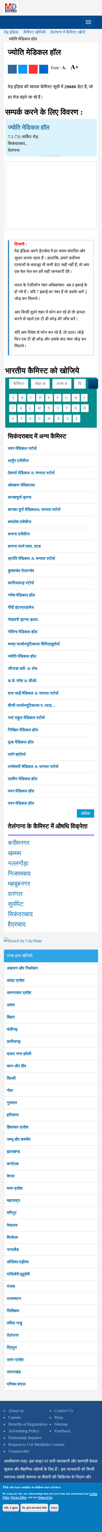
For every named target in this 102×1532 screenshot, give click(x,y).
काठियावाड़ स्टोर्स (21, 583)
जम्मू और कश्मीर (19, 1139)
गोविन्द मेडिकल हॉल (22, 632)
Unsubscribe (18, 1451)
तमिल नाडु (14, 1323)
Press (58, 1417)
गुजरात (12, 1102)
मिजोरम (12, 1237)
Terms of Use (45, 1497)
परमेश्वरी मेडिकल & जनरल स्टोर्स (33, 766)
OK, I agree (11, 1507)
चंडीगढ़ (12, 1029)
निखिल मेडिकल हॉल (23, 730)
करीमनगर (18, 842)
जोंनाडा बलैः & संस (22, 668)
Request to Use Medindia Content (36, 1444)
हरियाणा (13, 1115)
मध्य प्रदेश (14, 1188)
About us (16, 1410)
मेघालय (12, 1225)
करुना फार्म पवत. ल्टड (24, 546)
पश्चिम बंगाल (16, 1384)
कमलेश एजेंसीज (19, 522)
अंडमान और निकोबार (22, 968)
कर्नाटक (13, 1164)
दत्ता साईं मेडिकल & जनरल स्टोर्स (33, 693)
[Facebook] (12, 69)
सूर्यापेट (16, 904)
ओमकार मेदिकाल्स (21, 485)
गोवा (10, 1090)
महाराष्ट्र (13, 1200)
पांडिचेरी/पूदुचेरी (18, 1274)
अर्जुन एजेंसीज (18, 460)
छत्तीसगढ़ (14, 1041)
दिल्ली (11, 1078)
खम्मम (14, 853)
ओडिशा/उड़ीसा (18, 1262)
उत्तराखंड (14, 1372)
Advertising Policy (23, 1431)
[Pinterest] (33, 69)
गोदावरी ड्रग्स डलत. (23, 619)
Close (54, 1507)
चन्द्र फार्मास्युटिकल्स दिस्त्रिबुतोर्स (34, 644)
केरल (11, 1176)
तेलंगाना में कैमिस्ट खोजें (67, 32)
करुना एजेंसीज (19, 534)
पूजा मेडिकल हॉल (21, 742)
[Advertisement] (51, 194)
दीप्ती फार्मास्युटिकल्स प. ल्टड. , (31, 705)
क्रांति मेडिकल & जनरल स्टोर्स (31, 558)
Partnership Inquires (24, 1437)
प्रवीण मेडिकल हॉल (22, 779)
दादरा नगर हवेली (19, 1054)
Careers (14, 1417)
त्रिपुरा (12, 1347)
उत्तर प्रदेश (15, 1359)
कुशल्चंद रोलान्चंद (21, 570)
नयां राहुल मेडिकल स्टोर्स (26, 717)
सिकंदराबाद (20, 914)
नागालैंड (13, 1249)
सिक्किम (13, 1311)
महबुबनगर (19, 883)
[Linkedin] (43, 69)
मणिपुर (11, 1212)
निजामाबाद (19, 873)
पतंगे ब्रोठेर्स (17, 754)
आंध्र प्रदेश (15, 980)
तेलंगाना (13, 1335)
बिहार (11, 1017)
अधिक (85, 813)
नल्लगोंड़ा (18, 863)
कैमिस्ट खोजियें (34, 32)
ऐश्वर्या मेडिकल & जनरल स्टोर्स (31, 473)
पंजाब (11, 1286)
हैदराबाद (17, 924)
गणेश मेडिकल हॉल (21, 595)
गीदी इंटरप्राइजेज (21, 607)
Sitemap (61, 1424)
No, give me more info (34, 1507)
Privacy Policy (18, 1497)
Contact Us (63, 1410)
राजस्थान (14, 1298)
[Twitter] (22, 69)
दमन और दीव (16, 1066)
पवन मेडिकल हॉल (21, 791)
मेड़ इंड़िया (11, 32)
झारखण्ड (13, 1151)
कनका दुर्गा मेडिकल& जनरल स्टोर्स (34, 509)
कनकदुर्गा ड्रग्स (19, 497)
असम (11, 1005)
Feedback (62, 1431)
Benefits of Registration (27, 1424)
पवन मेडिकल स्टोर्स (22, 448)
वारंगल (15, 893)
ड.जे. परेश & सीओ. (22, 680)
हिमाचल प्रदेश (17, 1127)
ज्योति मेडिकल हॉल (22, 656)
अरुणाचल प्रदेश (19, 992)
